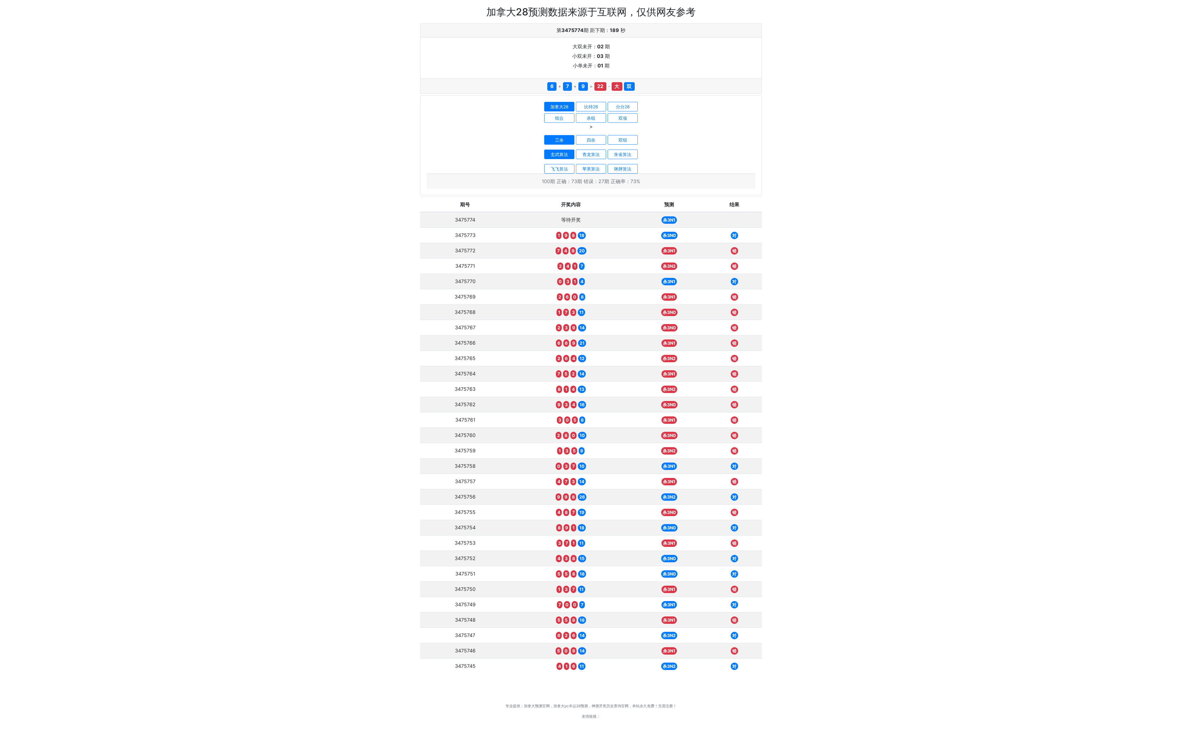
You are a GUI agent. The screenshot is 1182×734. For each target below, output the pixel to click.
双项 (622, 118)
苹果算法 (591, 168)
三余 (559, 139)
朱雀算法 (622, 154)
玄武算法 (559, 154)
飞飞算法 (559, 168)
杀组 (591, 118)
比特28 (591, 106)
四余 (591, 139)
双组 (622, 139)
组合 (559, 118)
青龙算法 (591, 154)
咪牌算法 (622, 168)
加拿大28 (559, 106)
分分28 (623, 106)
